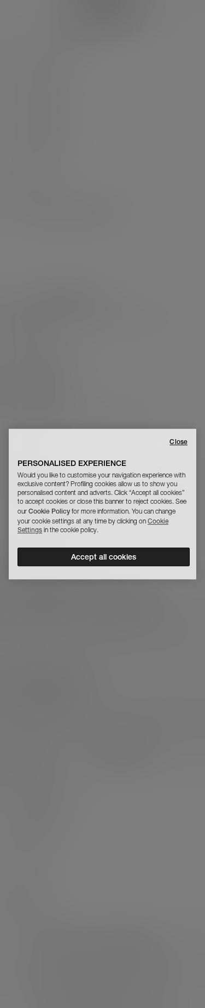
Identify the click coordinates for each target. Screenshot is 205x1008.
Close (178, 441)
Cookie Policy (49, 511)
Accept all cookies (103, 557)
